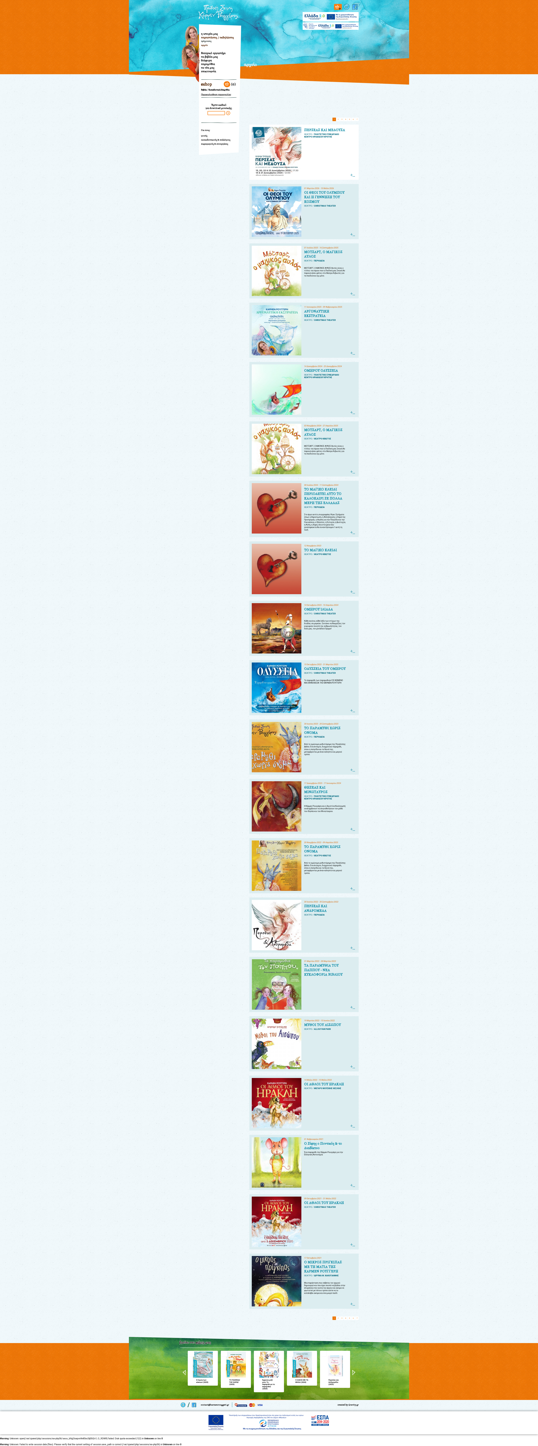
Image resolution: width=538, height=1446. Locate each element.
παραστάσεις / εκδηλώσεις (217, 37)
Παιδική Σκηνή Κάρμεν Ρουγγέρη (218, 13)
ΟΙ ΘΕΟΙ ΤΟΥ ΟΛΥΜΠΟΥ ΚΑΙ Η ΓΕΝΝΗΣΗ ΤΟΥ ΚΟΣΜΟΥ (324, 197)
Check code (228, 113)
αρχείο (204, 45)
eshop (206, 84)
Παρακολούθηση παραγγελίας (216, 94)
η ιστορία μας (209, 33)
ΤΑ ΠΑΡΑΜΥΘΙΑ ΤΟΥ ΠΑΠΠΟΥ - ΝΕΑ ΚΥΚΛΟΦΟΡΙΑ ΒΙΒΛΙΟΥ (323, 970)
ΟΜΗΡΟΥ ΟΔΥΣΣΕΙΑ (321, 370)
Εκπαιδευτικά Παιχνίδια (218, 90)
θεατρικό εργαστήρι (213, 53)
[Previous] (184, 1372)
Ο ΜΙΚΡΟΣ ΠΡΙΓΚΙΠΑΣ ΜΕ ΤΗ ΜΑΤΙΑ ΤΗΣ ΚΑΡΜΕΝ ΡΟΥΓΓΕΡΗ (323, 1266)
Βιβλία (204, 90)
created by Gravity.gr (348, 1404)
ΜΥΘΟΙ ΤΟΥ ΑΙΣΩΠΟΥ (322, 1025)
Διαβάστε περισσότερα (352, 175)
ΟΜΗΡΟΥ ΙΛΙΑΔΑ (318, 609)
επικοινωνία (208, 71)
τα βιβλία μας (209, 56)
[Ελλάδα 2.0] (331, 15)
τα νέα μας (207, 67)
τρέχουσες (206, 41)
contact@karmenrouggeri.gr (215, 1404)
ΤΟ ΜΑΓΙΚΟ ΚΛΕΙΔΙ (320, 550)
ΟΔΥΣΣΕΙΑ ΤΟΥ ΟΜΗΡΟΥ (325, 669)
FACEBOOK (355, 7)
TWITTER (347, 7)
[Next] (353, 1372)
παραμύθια (208, 64)
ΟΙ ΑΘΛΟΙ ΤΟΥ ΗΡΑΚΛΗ (324, 1084)
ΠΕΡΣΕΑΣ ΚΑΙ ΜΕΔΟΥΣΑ (324, 130)
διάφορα (206, 60)
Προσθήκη (191, 1354)
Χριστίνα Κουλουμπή (189, 65)
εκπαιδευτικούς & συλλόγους (215, 139)
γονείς (204, 135)
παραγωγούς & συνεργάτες (214, 144)
